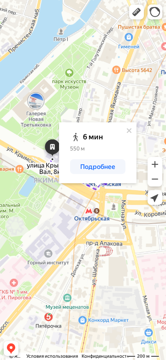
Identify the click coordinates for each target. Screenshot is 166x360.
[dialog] (97, 152)
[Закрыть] (129, 130)
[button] (136, 12)
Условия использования (52, 356)
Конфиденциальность (105, 356)
